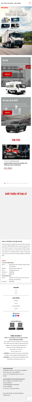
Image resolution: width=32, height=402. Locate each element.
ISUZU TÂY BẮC (16, 298)
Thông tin (10, 168)
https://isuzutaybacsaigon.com (15, 268)
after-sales (12, 161)
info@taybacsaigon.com (14, 270)
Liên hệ (16, 308)
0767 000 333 (19, 349)
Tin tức (5, 168)
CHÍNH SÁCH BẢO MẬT (8, 368)
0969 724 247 (18, 351)
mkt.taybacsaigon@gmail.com (17, 347)
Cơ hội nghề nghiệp (16, 306)
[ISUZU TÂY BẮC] (13, 3)
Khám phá (7, 74)
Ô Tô (16, 290)
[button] (5, 183)
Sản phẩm (16, 287)
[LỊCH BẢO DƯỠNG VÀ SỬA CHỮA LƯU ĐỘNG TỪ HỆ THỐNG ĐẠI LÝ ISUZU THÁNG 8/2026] (16, 152)
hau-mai (17, 161)
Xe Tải (16, 293)
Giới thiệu (16, 300)
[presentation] (4, 30)
